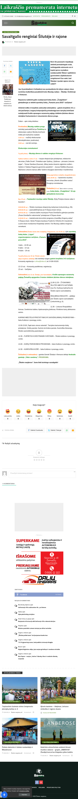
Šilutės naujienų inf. (20, 42)
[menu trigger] (6, 23)
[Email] (10, 71)
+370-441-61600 (8, 16)
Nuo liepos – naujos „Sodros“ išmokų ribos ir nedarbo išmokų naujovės (37, 657)
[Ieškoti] (73, 23)
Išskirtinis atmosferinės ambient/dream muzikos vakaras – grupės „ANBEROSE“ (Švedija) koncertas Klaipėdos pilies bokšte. (57, 749)
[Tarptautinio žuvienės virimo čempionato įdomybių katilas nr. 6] (19, 690)
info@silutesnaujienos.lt (24, 16)
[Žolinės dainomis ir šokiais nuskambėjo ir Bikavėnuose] (19, 731)
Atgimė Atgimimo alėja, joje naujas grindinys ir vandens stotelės (39, 649)
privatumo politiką (24, 791)
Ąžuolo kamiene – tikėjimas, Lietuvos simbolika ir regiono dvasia (55, 707)
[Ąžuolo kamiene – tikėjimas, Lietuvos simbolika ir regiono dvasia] (58, 690)
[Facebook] (72, 16)
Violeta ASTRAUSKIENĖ (49, 712)
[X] (10, 65)
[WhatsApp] (4, 71)
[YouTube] (75, 16)
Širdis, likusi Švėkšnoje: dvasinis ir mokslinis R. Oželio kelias (7, 101)
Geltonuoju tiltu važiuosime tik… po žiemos (32, 607)
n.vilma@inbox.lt (40, 261)
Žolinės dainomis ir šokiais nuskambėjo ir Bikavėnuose (17, 748)
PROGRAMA (43, 357)
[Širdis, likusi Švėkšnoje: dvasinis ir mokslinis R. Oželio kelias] (7, 89)
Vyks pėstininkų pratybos (26, 614)
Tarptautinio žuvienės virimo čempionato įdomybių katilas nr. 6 (17, 707)
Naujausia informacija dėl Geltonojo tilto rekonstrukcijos (36, 621)
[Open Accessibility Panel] (4, 794)
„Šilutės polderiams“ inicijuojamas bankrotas (33, 635)
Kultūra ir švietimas (10, 32)
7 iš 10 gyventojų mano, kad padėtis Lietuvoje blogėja (35, 642)
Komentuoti (27, 712)
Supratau (24, 794)
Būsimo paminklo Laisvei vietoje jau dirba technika (34, 628)
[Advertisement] (39, 51)
